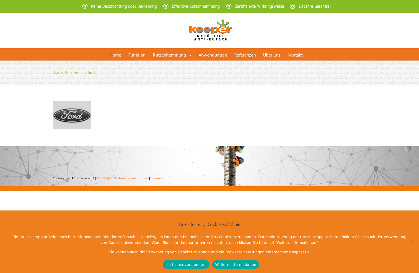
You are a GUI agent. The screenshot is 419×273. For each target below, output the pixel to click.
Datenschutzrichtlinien (131, 178)
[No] (412, 242)
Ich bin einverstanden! (186, 264)
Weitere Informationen (235, 264)
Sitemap (156, 178)
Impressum (105, 178)
